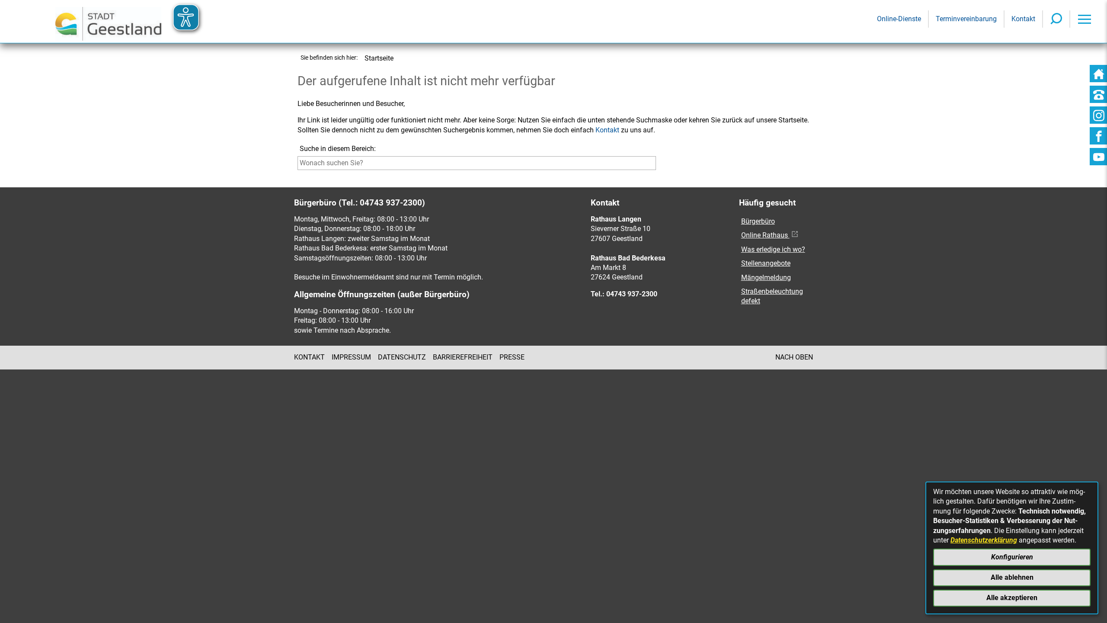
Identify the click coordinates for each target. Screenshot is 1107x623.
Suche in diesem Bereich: (338, 149)
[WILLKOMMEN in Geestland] (108, 21)
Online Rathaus (765, 235)
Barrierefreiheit (463, 357)
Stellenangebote (765, 263)
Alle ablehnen (1012, 577)
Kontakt (607, 130)
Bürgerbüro (758, 221)
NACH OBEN (794, 357)
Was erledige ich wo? (773, 249)
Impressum (351, 357)
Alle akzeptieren (1011, 598)
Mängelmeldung (766, 277)
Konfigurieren (1012, 557)
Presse (512, 357)
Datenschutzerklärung (983, 540)
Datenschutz (402, 357)
